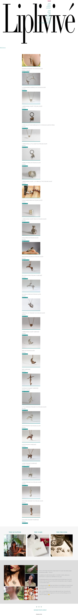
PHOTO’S (41, 610)
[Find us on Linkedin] (39, 607)
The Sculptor (15, 532)
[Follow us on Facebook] (37, 607)
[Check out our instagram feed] (41, 607)
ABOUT (37, 610)
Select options (25, 72)
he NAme (38, 532)
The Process (61, 532)
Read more (24, 90)
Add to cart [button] (25, 109)
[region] (39, 25)
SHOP (35, 610)
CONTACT (45, 610)
